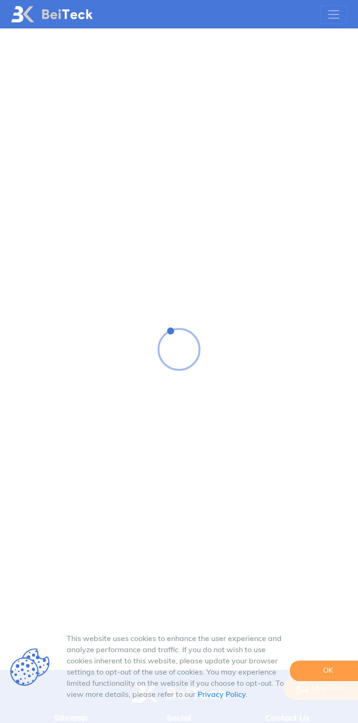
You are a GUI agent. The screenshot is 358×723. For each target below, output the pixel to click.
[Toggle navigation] (334, 14)
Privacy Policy (222, 695)
